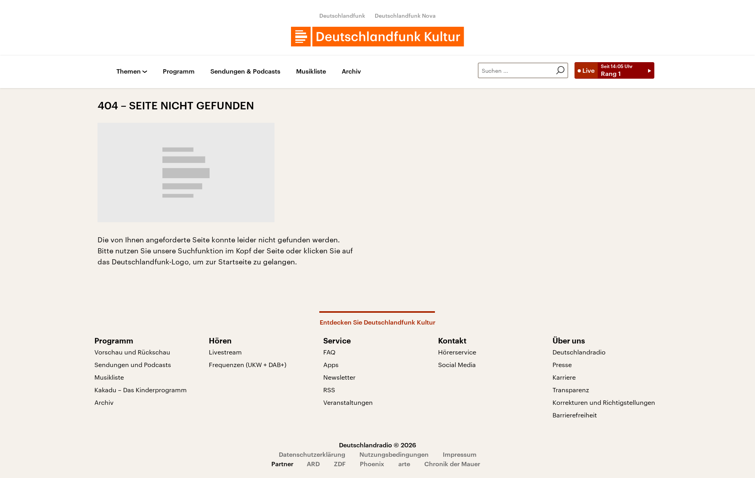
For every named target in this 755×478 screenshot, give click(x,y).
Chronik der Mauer (452, 463)
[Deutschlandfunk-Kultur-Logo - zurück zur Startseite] (377, 36)
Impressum (460, 454)
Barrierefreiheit (574, 415)
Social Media (457, 364)
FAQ (329, 352)
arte (404, 463)
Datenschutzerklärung (312, 454)
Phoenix (372, 463)
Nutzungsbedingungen (394, 454)
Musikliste (311, 71)
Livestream (225, 352)
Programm (179, 71)
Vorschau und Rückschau (132, 352)
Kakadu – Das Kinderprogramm (140, 389)
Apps (331, 364)
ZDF (340, 463)
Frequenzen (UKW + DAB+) (247, 364)
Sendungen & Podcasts (245, 71)
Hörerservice (457, 352)
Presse (562, 364)
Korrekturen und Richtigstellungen (603, 402)
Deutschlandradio (579, 352)
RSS (329, 389)
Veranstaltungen (348, 402)
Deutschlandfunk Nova (405, 15)
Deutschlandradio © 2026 (377, 444)
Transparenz (570, 389)
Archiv (351, 71)
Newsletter (339, 377)
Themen (128, 71)
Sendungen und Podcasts (132, 364)
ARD (313, 463)
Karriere (564, 377)
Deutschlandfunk (342, 15)
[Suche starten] (560, 70)
